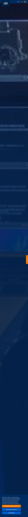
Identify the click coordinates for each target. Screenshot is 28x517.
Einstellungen (11, 513)
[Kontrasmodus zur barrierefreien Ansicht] (22, 1)
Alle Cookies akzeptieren (11, 509)
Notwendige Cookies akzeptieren (11, 506)
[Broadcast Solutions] (5, 3)
